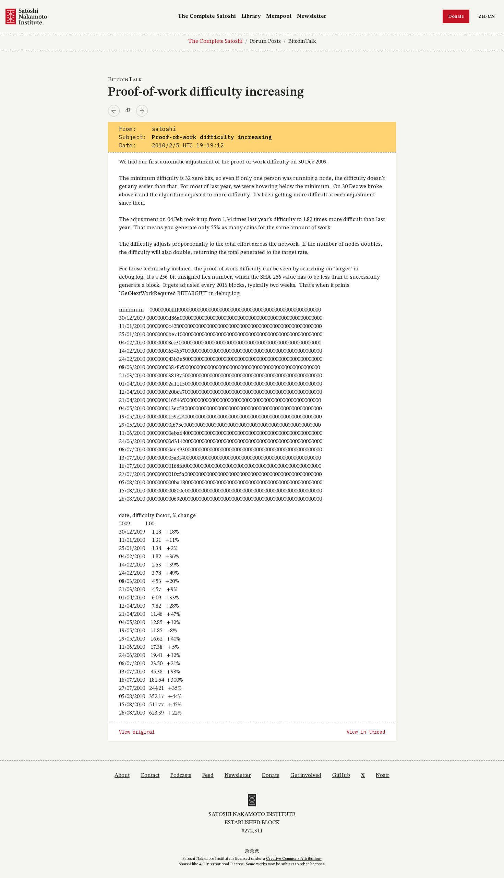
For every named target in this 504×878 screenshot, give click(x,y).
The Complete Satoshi (207, 16)
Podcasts (180, 775)
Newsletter (311, 16)
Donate (456, 16)
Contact (150, 775)
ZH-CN (488, 16)
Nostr (382, 775)
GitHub (341, 775)
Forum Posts (265, 41)
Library (251, 16)
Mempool (278, 16)
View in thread (366, 732)
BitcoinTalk (302, 41)
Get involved (305, 775)
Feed (208, 775)
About (122, 775)
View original (137, 732)
